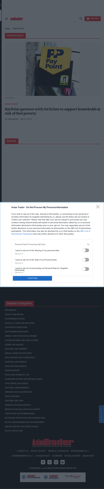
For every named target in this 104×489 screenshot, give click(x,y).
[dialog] (52, 244)
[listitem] (52, 244)
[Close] (98, 207)
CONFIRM (32, 278)
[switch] (85, 250)
